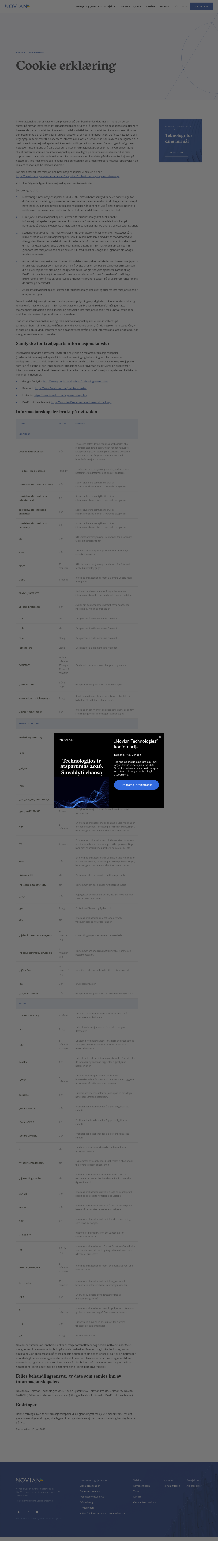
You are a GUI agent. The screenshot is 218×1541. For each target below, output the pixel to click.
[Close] (160, 737)
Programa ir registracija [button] (136, 785)
